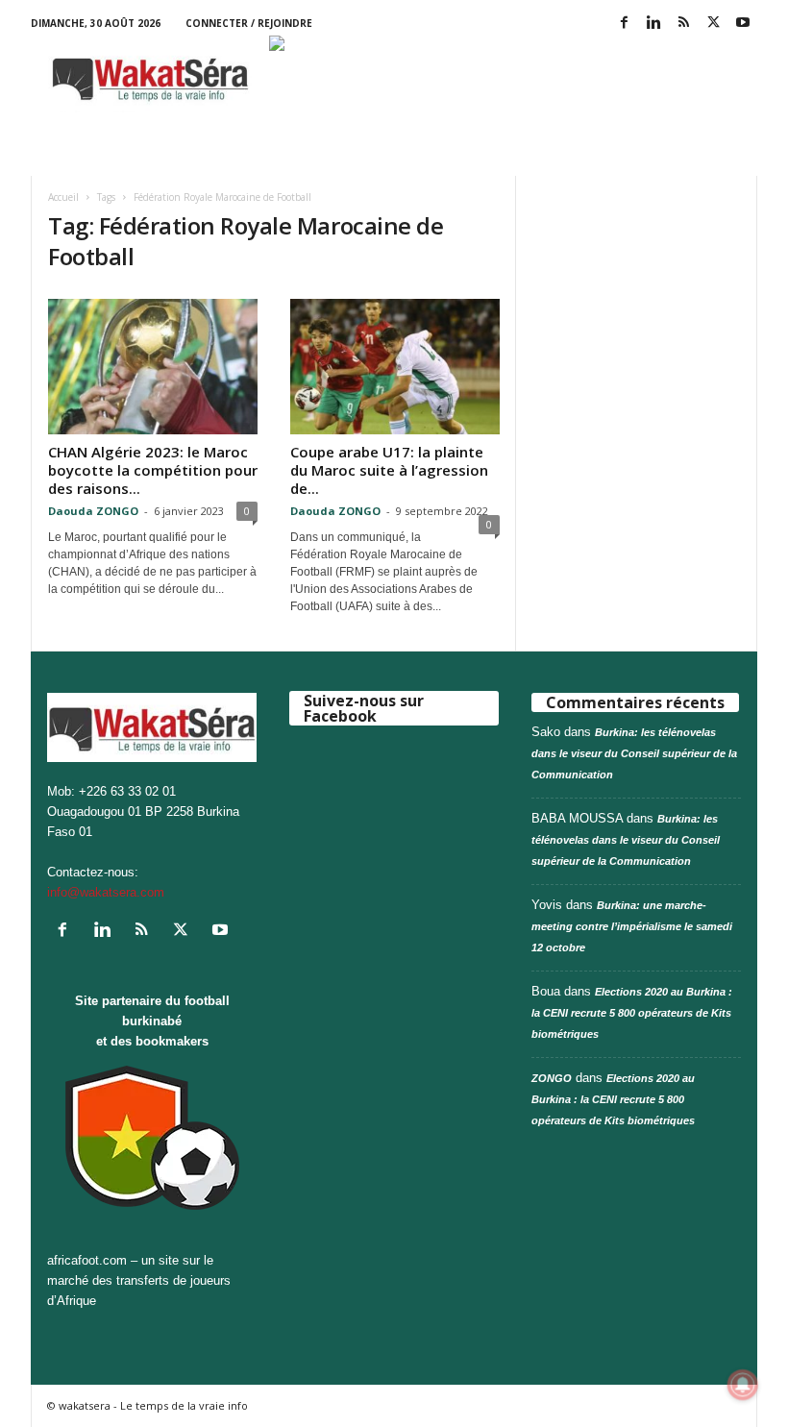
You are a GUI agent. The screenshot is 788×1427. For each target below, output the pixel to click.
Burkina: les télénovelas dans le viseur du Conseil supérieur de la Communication (634, 753)
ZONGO (551, 1078)
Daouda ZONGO (93, 511)
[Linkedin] (653, 23)
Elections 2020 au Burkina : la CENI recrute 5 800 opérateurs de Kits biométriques (631, 1013)
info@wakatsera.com (105, 892)
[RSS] (683, 23)
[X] (713, 23)
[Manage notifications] (742, 1384)
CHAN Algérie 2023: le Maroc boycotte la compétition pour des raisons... (153, 470)
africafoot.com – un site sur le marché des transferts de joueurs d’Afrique (139, 1280)
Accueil (63, 197)
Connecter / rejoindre (248, 23)
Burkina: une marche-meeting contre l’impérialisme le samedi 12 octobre (631, 926)
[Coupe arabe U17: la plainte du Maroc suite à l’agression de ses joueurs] (395, 366)
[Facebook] (623, 23)
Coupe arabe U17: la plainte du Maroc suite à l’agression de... (389, 470)
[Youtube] (742, 23)
